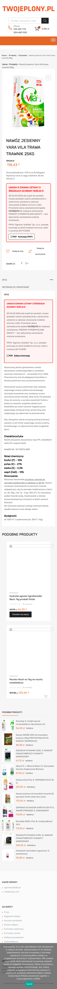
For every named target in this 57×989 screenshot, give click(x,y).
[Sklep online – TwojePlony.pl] (28, 8)
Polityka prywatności (14, 937)
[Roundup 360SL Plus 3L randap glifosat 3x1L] (8, 825)
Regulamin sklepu (12, 916)
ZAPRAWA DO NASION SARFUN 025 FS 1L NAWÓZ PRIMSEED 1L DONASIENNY (35, 809)
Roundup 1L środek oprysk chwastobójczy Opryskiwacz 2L (30, 722)
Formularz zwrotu (12, 933)
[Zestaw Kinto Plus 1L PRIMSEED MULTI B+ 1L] (8, 784)
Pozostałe (23, 55)
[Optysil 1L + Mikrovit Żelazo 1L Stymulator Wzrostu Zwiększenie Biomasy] (8, 770)
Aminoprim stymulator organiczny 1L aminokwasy (33, 852)
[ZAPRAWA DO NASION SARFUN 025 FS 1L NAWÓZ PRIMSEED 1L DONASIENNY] (8, 811)
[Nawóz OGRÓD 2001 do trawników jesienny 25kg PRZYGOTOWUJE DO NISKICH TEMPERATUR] (8, 739)
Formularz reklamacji (14, 929)
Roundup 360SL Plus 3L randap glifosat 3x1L (34, 823)
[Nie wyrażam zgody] (53, 966)
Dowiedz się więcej (20, 614)
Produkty (13, 55)
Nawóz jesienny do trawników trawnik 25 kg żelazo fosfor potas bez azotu (35, 795)
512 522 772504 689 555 (20, 31)
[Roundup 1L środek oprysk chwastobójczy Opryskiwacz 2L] (8, 725)
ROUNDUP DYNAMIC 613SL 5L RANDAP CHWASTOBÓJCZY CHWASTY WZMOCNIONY (34, 838)
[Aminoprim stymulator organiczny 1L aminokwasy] (8, 855)
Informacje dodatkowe (15, 287)
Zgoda (29, 984)
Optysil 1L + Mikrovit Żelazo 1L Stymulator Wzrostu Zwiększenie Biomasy (35, 767)
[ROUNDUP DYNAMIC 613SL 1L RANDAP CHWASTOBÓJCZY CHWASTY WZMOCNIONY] (8, 755)
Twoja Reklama (11, 941)
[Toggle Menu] (53, 41)
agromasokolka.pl (12, 887)
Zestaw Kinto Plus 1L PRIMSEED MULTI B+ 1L (35, 781)
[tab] (28, 280)
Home (4, 55)
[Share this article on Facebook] (21, 263)
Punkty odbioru (11, 925)
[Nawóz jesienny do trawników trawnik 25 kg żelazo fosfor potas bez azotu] (8, 798)
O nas (6, 912)
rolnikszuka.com (11, 892)
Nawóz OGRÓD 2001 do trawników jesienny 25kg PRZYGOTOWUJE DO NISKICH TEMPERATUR (32, 738)
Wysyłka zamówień (13, 920)
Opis (4, 280)
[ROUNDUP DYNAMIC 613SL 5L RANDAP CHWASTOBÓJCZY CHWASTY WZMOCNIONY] (8, 839)
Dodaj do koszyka (46, 696)
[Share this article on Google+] (26, 263)
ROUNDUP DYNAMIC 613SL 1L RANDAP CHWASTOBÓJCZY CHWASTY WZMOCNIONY (34, 753)
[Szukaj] (45, 21)
